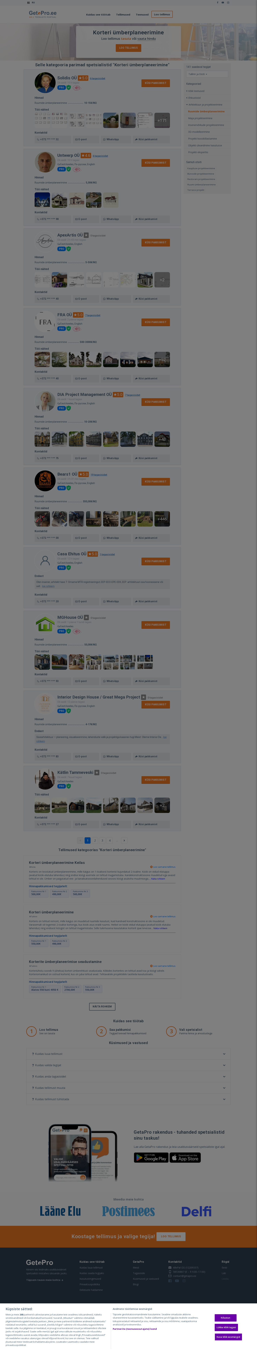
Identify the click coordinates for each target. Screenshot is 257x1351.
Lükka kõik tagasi (226, 1327)
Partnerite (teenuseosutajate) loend (135, 1328)
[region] (128, 1327)
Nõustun (225, 1317)
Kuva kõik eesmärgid (228, 1336)
